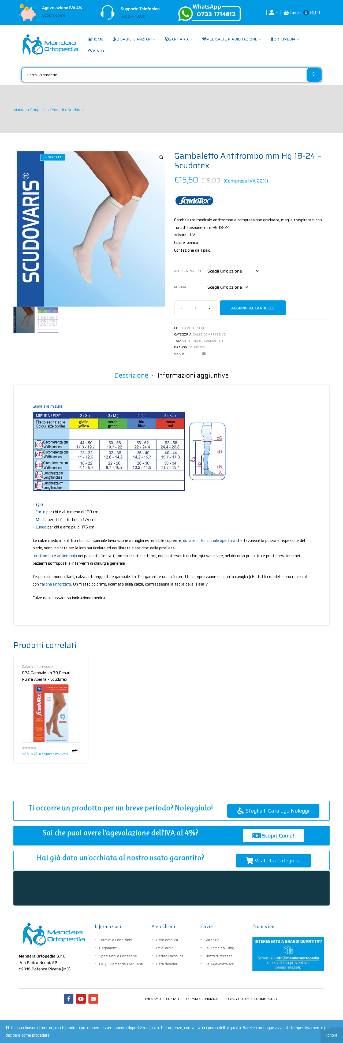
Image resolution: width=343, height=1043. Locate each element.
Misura (180, 286)
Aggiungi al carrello (252, 308)
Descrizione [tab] (131, 375)
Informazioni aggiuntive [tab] (193, 375)
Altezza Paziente (188, 270)
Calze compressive (209, 334)
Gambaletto (214, 340)
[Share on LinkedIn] (196, 354)
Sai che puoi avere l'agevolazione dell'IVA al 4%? (120, 833)
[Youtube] (81, 999)
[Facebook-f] (68, 999)
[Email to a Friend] (204, 354)
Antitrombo (192, 340)
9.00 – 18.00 (134, 16)
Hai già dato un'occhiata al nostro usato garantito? (120, 858)
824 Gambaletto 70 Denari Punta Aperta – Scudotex (46, 676)
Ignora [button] (331, 1035)
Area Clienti (163, 926)
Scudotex (197, 347)
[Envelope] (93, 999)
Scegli (75, 751)
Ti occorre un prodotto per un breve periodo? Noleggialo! (120, 808)
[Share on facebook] (189, 354)
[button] (161, 157)
